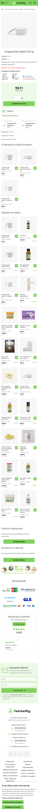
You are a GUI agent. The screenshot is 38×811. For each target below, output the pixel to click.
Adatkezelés (10, 761)
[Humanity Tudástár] (19, 569)
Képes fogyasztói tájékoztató (10, 780)
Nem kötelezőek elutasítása (12, 802)
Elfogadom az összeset (13, 807)
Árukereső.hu (10, 601)
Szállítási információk (10, 770)
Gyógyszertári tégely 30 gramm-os (7, 200)
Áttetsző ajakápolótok (24, 295)
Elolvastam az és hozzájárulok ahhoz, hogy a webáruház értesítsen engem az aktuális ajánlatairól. (18, 696)
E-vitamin (23, 235)
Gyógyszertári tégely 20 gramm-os (25, 169)
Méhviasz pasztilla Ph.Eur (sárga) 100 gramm (6, 327)
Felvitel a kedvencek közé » (10, 115)
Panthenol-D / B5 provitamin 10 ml (25, 418)
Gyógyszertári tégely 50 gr (5, 168)
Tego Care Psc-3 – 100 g (6, 510)
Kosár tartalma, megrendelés (10, 765)
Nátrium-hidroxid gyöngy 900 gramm (6, 479)
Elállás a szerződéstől (10, 776)
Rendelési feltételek (10, 773)
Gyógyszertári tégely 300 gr (5, 266)
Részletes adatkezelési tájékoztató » (12, 798)
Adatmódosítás (28, 767)
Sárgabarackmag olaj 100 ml (6, 418)
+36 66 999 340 (20, 728)
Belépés (27, 764)
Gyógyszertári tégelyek (29, 9)
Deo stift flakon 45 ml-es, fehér (25, 357)
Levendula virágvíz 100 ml (25, 479)
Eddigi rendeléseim (28, 770)
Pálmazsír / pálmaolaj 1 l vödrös (23, 448)
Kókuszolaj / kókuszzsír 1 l (5, 357)
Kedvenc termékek (27, 773)
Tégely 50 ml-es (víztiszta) (25, 326)
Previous (4, 649)
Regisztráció (28, 761)
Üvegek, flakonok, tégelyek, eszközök (14, 9)
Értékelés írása (19, 541)
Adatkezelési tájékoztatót (18, 694)
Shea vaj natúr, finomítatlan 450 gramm (6, 387)
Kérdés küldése (19, 560)
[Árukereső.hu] (10, 598)
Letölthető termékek (28, 776)
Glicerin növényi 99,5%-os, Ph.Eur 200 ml (25, 510)
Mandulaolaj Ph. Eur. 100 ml (25, 266)
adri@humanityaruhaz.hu (20, 734)
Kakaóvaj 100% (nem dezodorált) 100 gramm (6, 448)
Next (33, 649)
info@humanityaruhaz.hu (20, 746)
